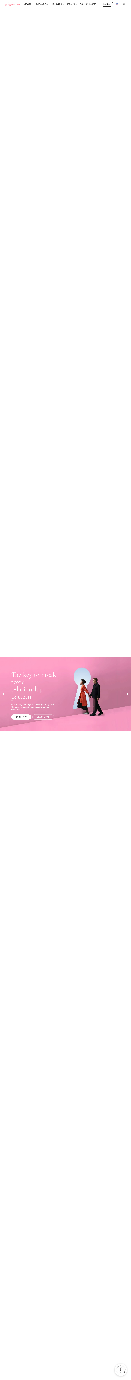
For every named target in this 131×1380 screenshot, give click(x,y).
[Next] (127, 694)
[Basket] (123, 4)
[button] (118, 4)
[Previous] (3, 694)
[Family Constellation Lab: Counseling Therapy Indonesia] (12, 4)
